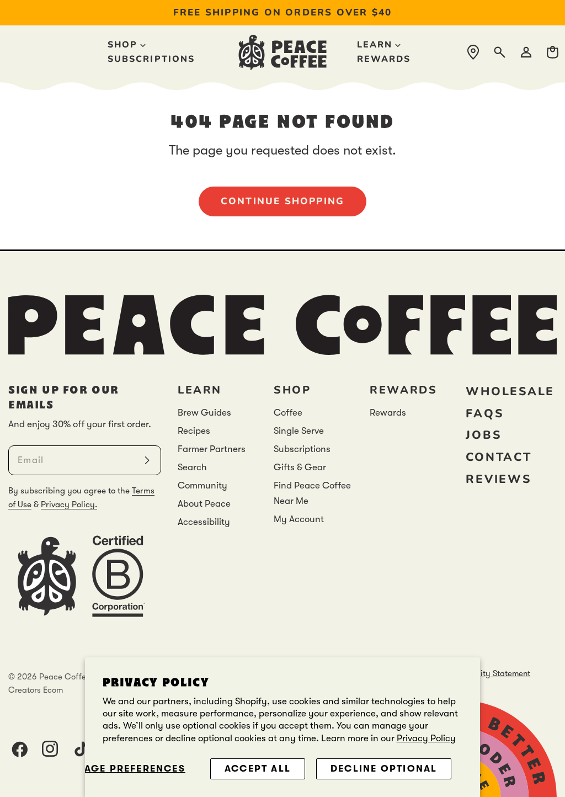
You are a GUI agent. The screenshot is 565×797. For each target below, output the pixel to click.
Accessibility (204, 522)
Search (192, 467)
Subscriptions (302, 449)
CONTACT (498, 457)
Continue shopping (283, 201)
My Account (299, 519)
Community (202, 485)
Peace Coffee (64, 677)
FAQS (484, 413)
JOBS (483, 435)
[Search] (499, 52)
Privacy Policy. (69, 504)
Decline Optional (384, 768)
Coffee (288, 412)
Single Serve (299, 431)
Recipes (194, 431)
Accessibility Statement (486, 673)
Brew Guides (204, 412)
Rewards (388, 412)
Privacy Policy (426, 738)
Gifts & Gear (300, 467)
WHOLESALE (510, 391)
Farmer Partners (212, 449)
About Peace (204, 503)
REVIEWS (498, 479)
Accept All (258, 768)
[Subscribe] (147, 460)
